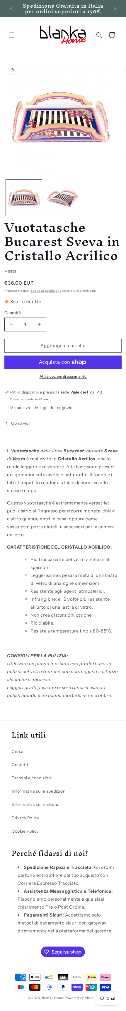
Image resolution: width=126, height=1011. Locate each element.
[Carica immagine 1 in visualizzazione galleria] (24, 198)
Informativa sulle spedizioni (39, 791)
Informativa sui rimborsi (35, 804)
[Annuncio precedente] (10, 8)
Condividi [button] (20, 423)
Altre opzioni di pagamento (63, 376)
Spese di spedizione (46, 291)
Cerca (17, 751)
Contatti (20, 764)
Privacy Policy (25, 818)
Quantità (12, 312)
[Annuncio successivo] (115, 8)
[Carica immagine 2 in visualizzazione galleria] (63, 198)
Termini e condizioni (32, 778)
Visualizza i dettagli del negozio (41, 407)
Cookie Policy (25, 831)
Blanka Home (53, 998)
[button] (11, 35)
